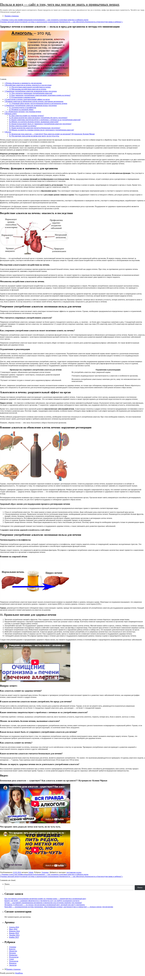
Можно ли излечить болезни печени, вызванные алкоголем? (34, 122)
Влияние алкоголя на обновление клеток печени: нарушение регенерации (34, 101)
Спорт (11, 959)
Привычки (13, 955)
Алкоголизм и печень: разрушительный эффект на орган (27, 99)
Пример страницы (12, 16)
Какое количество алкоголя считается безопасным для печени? (34, 128)
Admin (30, 872)
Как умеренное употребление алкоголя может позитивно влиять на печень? (39, 95)
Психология (13, 957)
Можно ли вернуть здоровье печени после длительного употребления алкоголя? (41, 130)
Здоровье (45, 872)
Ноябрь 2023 (14, 937)
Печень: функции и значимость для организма (23, 83)
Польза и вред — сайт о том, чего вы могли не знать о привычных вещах (59, 4)
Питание (12, 953)
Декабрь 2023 (14, 935)
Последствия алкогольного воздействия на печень (30, 87)
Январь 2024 (14, 933)
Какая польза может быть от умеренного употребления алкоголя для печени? (40, 124)
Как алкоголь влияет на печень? (22, 126)
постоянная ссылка (73, 872)
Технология (13, 961)
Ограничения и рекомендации (22, 97)
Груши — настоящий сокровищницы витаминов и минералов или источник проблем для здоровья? (43, 903)
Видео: (8, 132)
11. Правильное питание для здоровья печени (23, 112)
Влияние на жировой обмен (21, 109)
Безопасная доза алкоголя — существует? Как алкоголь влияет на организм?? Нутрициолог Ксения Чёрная (51, 134)
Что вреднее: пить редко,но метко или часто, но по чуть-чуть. (34, 136)
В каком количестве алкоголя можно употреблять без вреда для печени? (38, 118)
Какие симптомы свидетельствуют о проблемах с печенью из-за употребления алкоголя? (45, 120)
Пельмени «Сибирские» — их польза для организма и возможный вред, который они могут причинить (45, 905)
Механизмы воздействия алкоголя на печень (27, 89)
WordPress (19, 973)
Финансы (12, 963)
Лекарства (13, 951)
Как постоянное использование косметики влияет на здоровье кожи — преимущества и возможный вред (45, 899)
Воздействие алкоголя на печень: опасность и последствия (28, 85)
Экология (12, 965)
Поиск (7, 884)
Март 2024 (13, 929)
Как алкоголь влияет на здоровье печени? (26, 116)
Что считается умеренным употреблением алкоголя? (30, 93)
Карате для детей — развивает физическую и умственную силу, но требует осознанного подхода (42, 901)
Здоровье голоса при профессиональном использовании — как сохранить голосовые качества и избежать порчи (44, 20)
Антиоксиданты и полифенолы (22, 107)
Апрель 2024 (14, 927)
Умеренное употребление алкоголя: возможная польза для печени (31, 91)
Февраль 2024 (14, 931)
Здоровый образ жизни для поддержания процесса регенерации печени (38, 103)
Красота (12, 949)
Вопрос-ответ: (11, 114)
